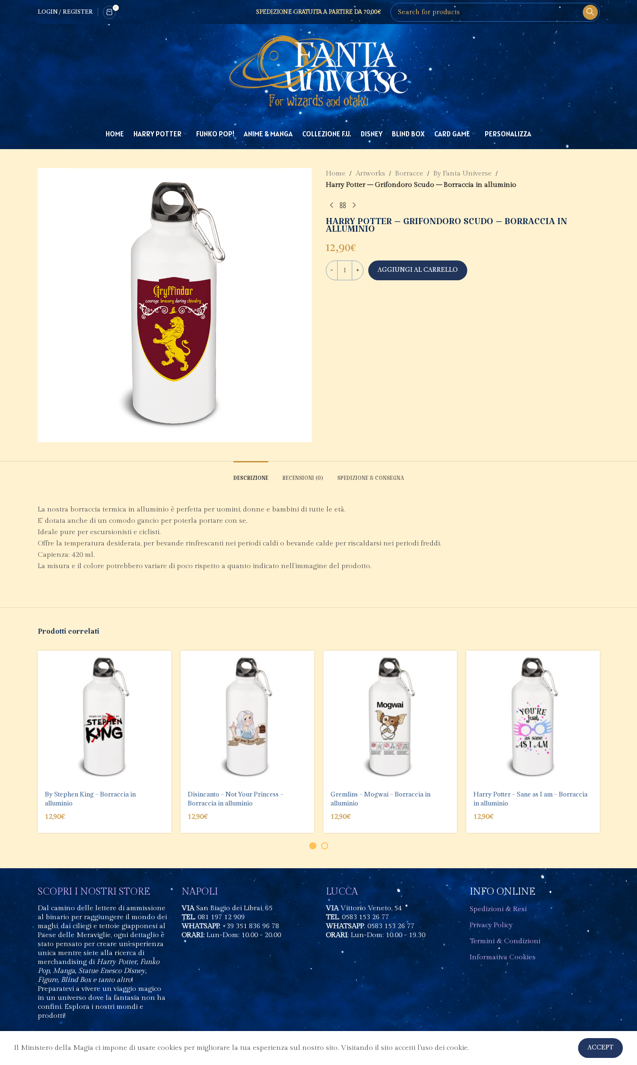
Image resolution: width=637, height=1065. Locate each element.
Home (336, 173)
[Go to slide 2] (324, 845)
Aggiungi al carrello (418, 270)
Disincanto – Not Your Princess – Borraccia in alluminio (235, 798)
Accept (600, 1048)
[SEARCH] (590, 12)
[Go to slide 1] (312, 845)
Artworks (370, 173)
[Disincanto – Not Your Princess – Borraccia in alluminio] (247, 717)
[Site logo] (318, 71)
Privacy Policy (491, 925)
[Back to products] (342, 205)
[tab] (250, 475)
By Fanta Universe (462, 173)
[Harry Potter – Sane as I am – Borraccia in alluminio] (533, 717)
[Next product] (354, 205)
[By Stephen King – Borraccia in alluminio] (104, 717)
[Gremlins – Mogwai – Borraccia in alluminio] (390, 717)
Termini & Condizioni (505, 941)
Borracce (409, 173)
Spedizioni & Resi (498, 909)
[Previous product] (331, 205)
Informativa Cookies (503, 957)
